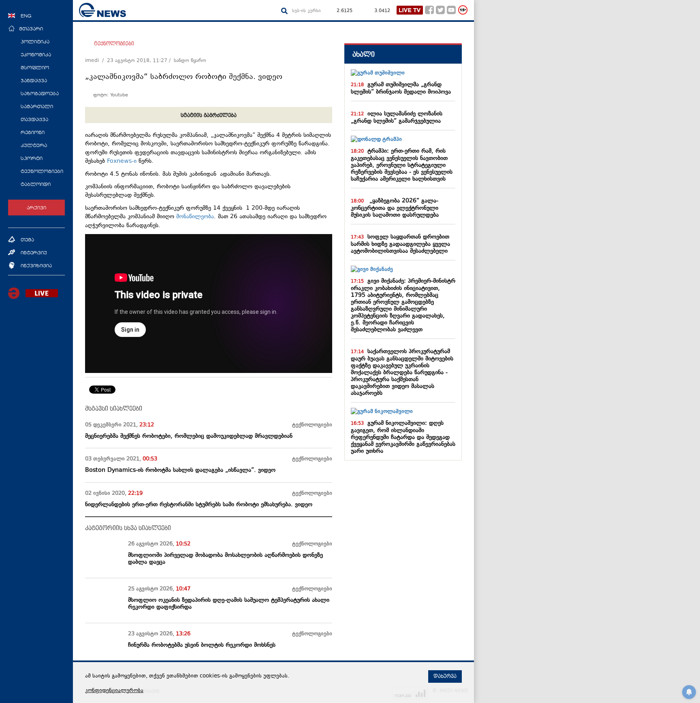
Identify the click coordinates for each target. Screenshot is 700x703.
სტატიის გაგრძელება (209, 115)
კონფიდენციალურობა (114, 691)
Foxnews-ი (122, 161)
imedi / (96, 60)
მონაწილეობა (195, 217)
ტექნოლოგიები (114, 44)
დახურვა (445, 676)
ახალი (363, 54)
